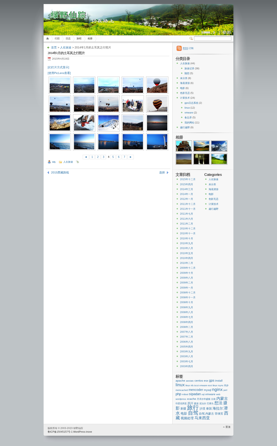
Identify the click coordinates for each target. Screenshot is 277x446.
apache (180, 380)
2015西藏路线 (60, 172)
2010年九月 (186, 243)
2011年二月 (186, 223)
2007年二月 (186, 336)
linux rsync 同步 (221, 385)
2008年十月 (186, 302)
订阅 (188, 48)
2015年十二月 (187, 179)
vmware (189, 112)
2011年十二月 (187, 204)
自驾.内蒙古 (206, 413)
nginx (217, 389)
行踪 (57, 38)
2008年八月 (186, 312)
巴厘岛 (210, 403)
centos (198, 380)
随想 (187, 73)
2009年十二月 (187, 267)
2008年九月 (186, 307)
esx (206, 380)
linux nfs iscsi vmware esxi (199, 385)
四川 (190, 403)
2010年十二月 (187, 228)
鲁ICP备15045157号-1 (60, 431)
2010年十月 (186, 238)
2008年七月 (186, 317)
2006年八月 (186, 341)
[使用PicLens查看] (59, 73)
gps (211, 380)
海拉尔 (218, 408)
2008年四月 (186, 322)
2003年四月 (186, 366)
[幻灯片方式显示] (58, 67)
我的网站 (189, 122)
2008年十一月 (187, 297)
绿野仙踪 (138, 12)
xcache (191, 398)
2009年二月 (186, 282)
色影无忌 (185, 93)
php (178, 394)
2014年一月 (186, 194)
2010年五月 (186, 253)
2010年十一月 (187, 233)
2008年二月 (186, 327)
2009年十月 (186, 273)
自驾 (193, 413)
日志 (68, 38)
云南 (213, 399)
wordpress (181, 399)
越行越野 (185, 127)
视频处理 (187, 418)
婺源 (196, 403)
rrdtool (185, 394)
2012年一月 (186, 199)
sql (203, 394)
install (218, 380)
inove (89, 431)
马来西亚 (202, 418)
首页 (48, 38)
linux (187, 107)
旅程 (79, 38)
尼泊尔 (202, 403)
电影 (182, 88)
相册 (90, 38)
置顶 (227, 427)
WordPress (79, 431)
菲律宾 (219, 413)
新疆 (183, 408)
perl (225, 390)
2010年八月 (186, 248)
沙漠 (202, 408)
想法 (218, 403)
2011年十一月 (187, 208)
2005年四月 (186, 346)
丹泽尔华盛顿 (203, 399)
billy (54, 162)
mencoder (196, 389)
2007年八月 (186, 331)
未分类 (183, 78)
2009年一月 (186, 287)
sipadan (195, 394)
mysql (207, 389)
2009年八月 (186, 277)
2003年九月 (186, 351)
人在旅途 (65, 47)
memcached (182, 390)
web (218, 394)
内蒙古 (222, 398)
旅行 (193, 407)
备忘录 (188, 117)
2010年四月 (186, 258)
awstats (190, 381)
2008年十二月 (187, 292)
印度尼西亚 (181, 403)
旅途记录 (189, 68)
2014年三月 (186, 189)
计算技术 (185, 97)
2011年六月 (186, 218)
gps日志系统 (191, 103)
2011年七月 (186, 213)
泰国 (209, 408)
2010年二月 (186, 263)
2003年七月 (186, 361)
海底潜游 (185, 83)
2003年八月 (186, 356)
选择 (162, 172)
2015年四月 (186, 184)
